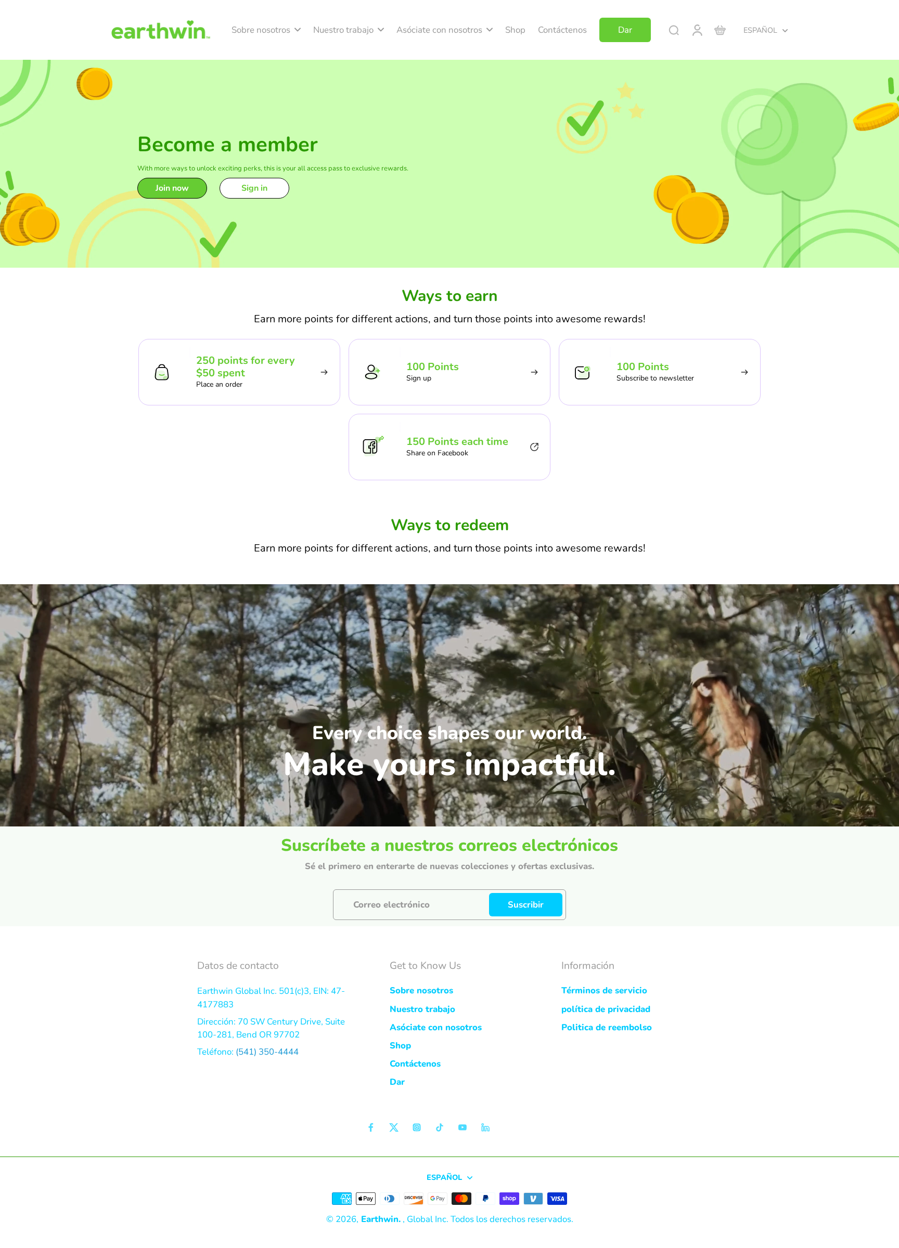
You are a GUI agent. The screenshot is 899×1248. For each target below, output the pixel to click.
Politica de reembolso (606, 1027)
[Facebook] (370, 1127)
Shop (400, 1046)
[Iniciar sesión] (696, 29)
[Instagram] (416, 1127)
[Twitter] (393, 1127)
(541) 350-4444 (267, 1052)
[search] (673, 29)
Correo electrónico (391, 905)
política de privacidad (605, 1009)
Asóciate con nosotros (436, 1027)
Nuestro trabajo (422, 1009)
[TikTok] (439, 1127)
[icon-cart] (719, 29)
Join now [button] (172, 188)
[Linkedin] (485, 1127)
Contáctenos (415, 1064)
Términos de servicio (604, 990)
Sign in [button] (254, 188)
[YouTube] (462, 1127)
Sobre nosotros (421, 990)
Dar (397, 1082)
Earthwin (380, 1219)
